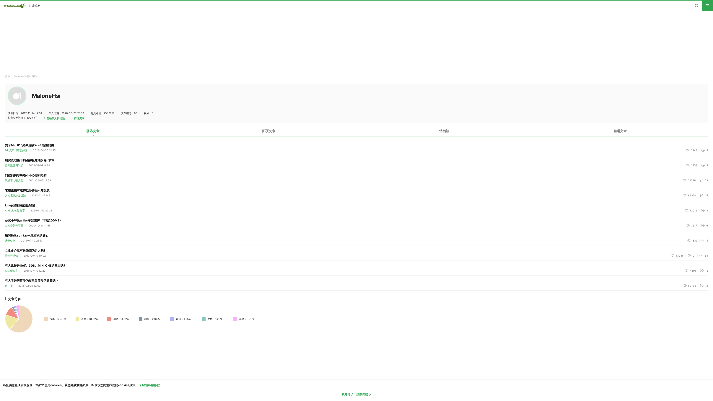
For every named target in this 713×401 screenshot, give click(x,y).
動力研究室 (11, 270)
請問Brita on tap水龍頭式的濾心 (26, 235)
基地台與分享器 (14, 225)
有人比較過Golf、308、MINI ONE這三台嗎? (35, 265)
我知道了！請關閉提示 (356, 394)
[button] (704, 132)
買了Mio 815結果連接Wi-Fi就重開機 (29, 145)
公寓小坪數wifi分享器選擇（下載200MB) (33, 220)
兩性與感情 (11, 255)
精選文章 (620, 131)
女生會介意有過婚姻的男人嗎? (25, 250)
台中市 (9, 285)
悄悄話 (444, 131)
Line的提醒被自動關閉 (20, 205)
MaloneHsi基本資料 (25, 76)
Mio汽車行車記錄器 (16, 150)
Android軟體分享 (15, 210)
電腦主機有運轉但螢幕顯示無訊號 (27, 190)
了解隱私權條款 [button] (149, 385)
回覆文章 (268, 131)
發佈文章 (93, 131)
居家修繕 (10, 240)
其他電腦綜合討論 (15, 195)
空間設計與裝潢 (14, 165)
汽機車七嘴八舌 (14, 180)
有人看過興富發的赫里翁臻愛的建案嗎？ (31, 280)
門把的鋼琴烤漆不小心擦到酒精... (27, 175)
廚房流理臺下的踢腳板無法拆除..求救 (29, 160)
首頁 (7, 76)
